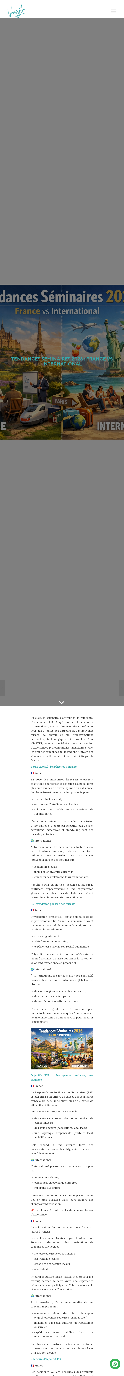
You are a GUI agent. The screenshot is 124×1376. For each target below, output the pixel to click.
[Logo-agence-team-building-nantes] (17, 11)
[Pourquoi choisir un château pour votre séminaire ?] (2, 688)
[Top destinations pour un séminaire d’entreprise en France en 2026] (121, 688)
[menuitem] (112, 11)
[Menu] (112, 11)
